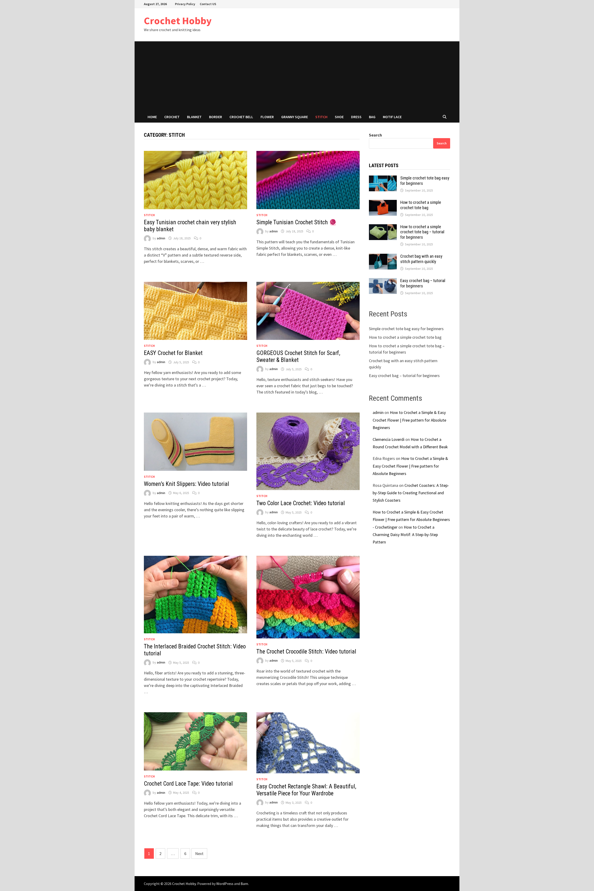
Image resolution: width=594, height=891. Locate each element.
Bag (372, 116)
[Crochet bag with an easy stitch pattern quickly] (383, 257)
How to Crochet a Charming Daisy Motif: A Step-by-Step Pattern (405, 534)
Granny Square (294, 116)
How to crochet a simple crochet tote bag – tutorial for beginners (422, 232)
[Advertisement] (297, 76)
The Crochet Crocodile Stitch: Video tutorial (306, 651)
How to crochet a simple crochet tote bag (420, 205)
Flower (267, 116)
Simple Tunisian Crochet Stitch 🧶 (296, 222)
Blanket (194, 116)
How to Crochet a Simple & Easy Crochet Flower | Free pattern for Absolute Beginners (409, 420)
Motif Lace (392, 116)
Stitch (321, 116)
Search (375, 135)
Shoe (339, 116)
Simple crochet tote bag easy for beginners (406, 328)
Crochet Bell (241, 116)
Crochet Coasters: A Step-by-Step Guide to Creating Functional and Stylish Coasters (411, 493)
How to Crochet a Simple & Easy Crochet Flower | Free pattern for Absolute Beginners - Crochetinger (411, 519)
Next (199, 853)
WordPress (224, 883)
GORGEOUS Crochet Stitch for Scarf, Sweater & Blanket (298, 356)
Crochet (172, 116)
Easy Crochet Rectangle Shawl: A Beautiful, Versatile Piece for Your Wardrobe (306, 790)
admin (161, 238)
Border (215, 116)
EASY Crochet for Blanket (173, 353)
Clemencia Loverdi (388, 439)
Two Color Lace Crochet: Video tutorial (300, 503)
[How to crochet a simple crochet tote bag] (383, 203)
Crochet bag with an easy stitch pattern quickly (421, 259)
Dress (356, 116)
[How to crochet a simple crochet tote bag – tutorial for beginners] (383, 227)
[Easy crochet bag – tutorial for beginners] (383, 281)
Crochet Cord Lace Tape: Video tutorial (188, 783)
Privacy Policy (185, 4)
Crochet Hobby (178, 20)
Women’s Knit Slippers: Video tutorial (186, 484)
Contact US (208, 4)
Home (152, 116)
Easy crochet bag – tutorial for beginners (422, 283)
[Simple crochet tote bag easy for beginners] (383, 178)
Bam (244, 883)
